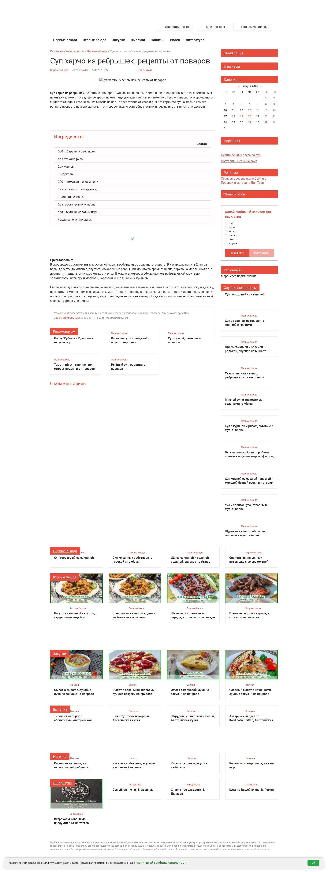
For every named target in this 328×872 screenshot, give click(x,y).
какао (232, 235)
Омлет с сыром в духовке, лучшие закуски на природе (74, 692)
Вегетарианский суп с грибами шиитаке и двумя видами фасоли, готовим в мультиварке (249, 454)
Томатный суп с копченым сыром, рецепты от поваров (74, 367)
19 (241, 116)
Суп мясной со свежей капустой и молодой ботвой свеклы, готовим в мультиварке (249, 481)
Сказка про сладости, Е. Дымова (188, 792)
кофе (231, 227)
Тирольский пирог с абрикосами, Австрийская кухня (73, 718)
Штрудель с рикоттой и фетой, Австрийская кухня (193, 718)
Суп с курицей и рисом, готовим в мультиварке (249, 428)
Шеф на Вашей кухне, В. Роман (251, 790)
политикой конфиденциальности (162, 862)
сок (230, 239)
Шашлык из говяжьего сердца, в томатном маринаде (193, 615)
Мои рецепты (215, 27)
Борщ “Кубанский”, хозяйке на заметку (73, 340)
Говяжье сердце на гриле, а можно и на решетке (249, 615)
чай (230, 223)
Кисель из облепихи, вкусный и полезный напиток (134, 765)
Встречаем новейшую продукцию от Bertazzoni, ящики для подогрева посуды (75, 821)
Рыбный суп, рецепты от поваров (129, 367)
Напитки (157, 40)
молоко (233, 231)
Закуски (118, 40)
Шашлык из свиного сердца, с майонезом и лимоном (134, 615)
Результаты (261, 253)
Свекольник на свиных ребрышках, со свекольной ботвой (244, 375)
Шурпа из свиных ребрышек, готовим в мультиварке (245, 533)
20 (249, 116)
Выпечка (138, 40)
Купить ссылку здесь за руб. (241, 155)
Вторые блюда (94, 40)
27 (249, 122)
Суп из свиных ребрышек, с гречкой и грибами (244, 323)
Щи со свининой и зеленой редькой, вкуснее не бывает (245, 349)
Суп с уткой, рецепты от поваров (185, 340)
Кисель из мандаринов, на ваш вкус (251, 765)
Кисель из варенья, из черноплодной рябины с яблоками (71, 765)
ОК (313, 862)
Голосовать (237, 253)
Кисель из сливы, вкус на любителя (189, 765)
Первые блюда (65, 40)
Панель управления (255, 27)
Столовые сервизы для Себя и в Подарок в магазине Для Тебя (243, 180)
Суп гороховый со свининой (245, 294)
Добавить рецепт (177, 27)
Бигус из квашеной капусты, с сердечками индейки (75, 615)
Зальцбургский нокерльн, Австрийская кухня (131, 718)
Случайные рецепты (240, 287)
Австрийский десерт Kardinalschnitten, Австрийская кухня (251, 718)
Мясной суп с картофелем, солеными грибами (244, 402)
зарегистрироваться (67, 317)
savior (84, 70)
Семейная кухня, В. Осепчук (133, 790)
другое (232, 243)
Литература (195, 40)
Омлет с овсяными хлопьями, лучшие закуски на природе (134, 692)
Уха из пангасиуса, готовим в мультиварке (246, 507)
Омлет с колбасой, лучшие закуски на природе (190, 692)
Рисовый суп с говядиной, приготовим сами (129, 340)
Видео (175, 40)
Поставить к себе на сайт (239, 161)
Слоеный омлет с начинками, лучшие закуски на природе (250, 692)
